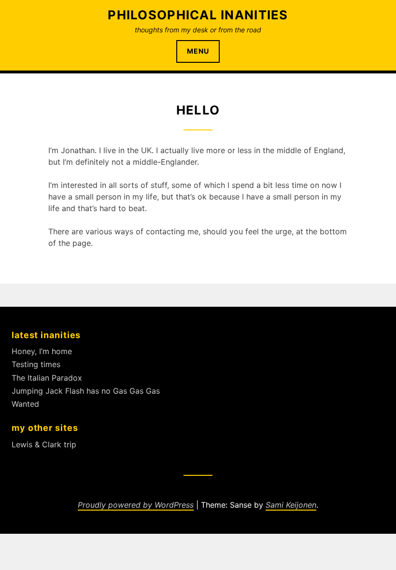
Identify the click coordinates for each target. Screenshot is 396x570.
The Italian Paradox (47, 378)
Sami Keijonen (291, 505)
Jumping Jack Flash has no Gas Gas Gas (86, 391)
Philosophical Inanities (198, 14)
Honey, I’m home (42, 351)
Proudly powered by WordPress (136, 505)
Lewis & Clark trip (44, 444)
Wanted (25, 404)
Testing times (36, 364)
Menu (198, 51)
